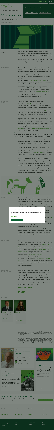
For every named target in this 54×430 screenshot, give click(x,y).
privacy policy (13, 216)
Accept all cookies (17, 220)
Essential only (28, 220)
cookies (38, 215)
